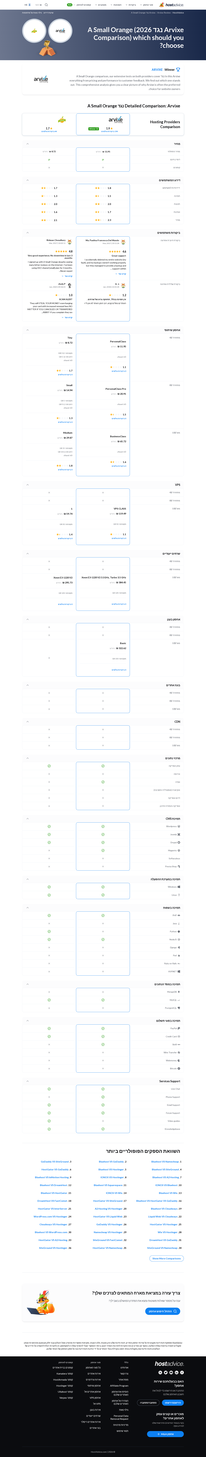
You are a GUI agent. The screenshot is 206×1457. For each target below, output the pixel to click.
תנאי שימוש (122, 1430)
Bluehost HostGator (54, 1192)
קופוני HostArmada (63, 1379)
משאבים (102, 4)
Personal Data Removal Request (119, 1417)
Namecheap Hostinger (108, 1232)
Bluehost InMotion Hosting (52, 1177)
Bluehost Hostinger (111, 1169)
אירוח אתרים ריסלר (91, 1421)
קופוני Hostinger (64, 1385)
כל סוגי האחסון (93, 1367)
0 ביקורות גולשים (119, 371)
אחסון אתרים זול (92, 1391)
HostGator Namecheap (107, 1247)
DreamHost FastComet (52, 1200)
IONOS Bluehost (166, 1185)
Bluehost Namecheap (165, 1161)
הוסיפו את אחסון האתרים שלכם (120, 1393)
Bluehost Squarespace (108, 1185)
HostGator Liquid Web (107, 1216)
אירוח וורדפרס (93, 1379)
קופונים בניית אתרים (63, 1367)
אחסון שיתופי (94, 1385)
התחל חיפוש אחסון (160, 1311)
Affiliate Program (119, 1385)
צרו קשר (124, 1373)
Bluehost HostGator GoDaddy (156, 1200)
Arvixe (157, 69)
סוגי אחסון (148, 4)
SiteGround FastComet (107, 1240)
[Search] (46, 4)
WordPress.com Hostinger (50, 1216)
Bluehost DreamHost (53, 1185)
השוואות (117, 4)
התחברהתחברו (148, 1402)
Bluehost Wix (168, 1192)
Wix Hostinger (167, 1232)
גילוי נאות (123, 1409)
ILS (39, 4)
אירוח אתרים (94, 1373)
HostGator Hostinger (163, 1224)
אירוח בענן (95, 1409)
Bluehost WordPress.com (51, 1232)
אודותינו (124, 1367)
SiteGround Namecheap (162, 1247)
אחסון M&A (167, 1434)
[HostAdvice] (171, 4)
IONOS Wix (114, 1192)
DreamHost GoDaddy (163, 1240)
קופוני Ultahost (65, 1391)
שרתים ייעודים (93, 1415)
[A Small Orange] (49, 120)
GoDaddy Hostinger (109, 1224)
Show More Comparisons (166, 1258)
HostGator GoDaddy (55, 1169)
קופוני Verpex (66, 1397)
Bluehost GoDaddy (111, 1161)
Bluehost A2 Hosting (165, 1177)
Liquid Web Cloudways (162, 1216)
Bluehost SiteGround (165, 1169)
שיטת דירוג (48, 12)
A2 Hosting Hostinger (108, 1208)
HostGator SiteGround (107, 1200)
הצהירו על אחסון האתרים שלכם (120, 1402)
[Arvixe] (41, 79)
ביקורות (132, 4)
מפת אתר (123, 1379)
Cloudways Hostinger (53, 1224)
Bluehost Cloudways (164, 1208)
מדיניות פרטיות (120, 1424)
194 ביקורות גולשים (109, 131)
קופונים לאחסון (79, 4)
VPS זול (97, 1403)
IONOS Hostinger (112, 1177)
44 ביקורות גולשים (49, 131)
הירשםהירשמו (173, 1402)
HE (26, 4)
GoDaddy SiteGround (55, 1161)
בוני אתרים (95, 1427)
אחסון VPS (95, 1397)
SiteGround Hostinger (53, 1247)
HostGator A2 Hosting (53, 1240)
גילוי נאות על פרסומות (32, 12)
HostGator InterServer (52, 1208)
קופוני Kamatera (65, 1373)
